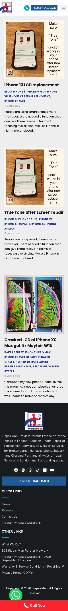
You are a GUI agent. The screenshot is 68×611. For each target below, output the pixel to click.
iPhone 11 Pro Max (38, 352)
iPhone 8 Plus (36, 91)
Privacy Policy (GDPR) (17, 572)
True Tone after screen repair (34, 212)
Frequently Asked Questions (21, 522)
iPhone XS (43, 96)
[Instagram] (23, 470)
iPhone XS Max (14, 101)
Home (6, 504)
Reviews (7, 510)
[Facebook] (16, 470)
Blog (8, 91)
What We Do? (11, 544)
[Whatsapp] (30, 470)
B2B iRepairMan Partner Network (25, 550)
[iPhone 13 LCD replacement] (34, 22)
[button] (64, 8)
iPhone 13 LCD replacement (31, 85)
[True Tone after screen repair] (34, 150)
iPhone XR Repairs (22, 96)
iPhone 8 (19, 91)
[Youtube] (52, 470)
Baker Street (14, 352)
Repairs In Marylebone (32, 362)
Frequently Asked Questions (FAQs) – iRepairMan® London (27, 558)
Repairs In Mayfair (17, 366)
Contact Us (9, 516)
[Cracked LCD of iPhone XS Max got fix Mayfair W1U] (34, 277)
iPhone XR (45, 219)
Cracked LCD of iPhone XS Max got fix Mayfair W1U (30, 342)
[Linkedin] (45, 470)
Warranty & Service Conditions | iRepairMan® (33, 566)
